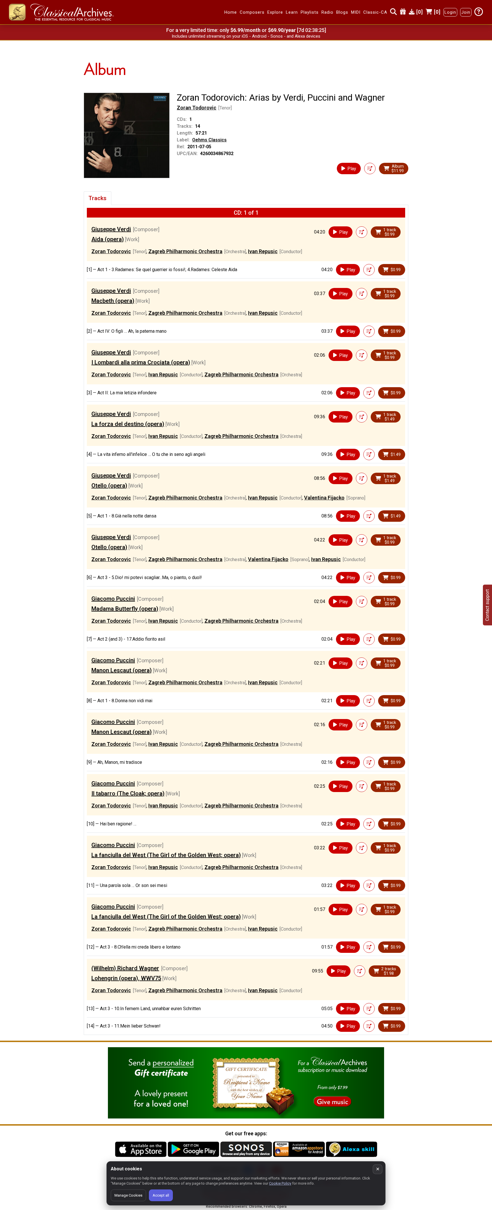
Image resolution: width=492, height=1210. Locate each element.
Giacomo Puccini (113, 598)
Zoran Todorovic (196, 108)
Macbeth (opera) (112, 300)
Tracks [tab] (97, 198)
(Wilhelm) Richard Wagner (125, 968)
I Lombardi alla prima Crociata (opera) (140, 362)
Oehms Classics (209, 140)
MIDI (355, 12)
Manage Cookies (128, 1195)
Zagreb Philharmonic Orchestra (185, 251)
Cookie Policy (280, 1183)
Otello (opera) (109, 485)
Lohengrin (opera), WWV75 (126, 978)
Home (230, 12)
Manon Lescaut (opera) (121, 670)
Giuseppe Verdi (111, 229)
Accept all (161, 1195)
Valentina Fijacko (324, 498)
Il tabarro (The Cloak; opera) (128, 793)
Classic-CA (375, 12)
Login (450, 12)
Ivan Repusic (263, 251)
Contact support (487, 605)
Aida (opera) (107, 239)
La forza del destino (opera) (127, 424)
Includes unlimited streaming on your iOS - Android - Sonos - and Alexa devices (246, 36)
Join (465, 12)
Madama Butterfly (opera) (124, 608)
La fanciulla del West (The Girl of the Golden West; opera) (166, 855)
